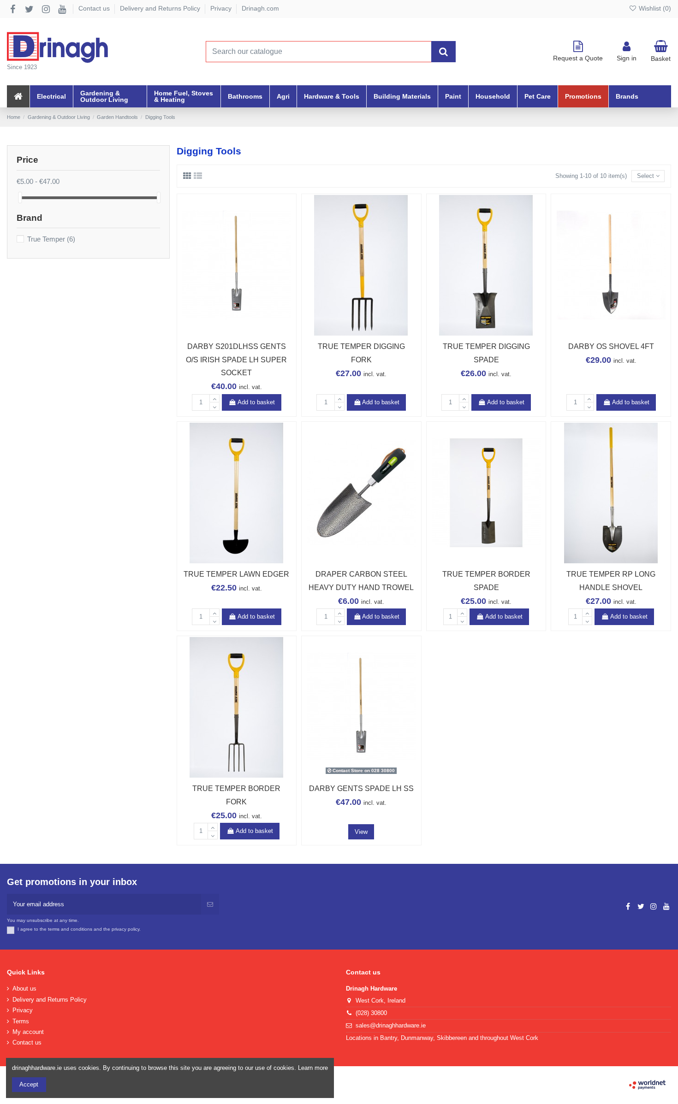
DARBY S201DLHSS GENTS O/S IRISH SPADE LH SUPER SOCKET (236, 359)
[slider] (20, 197)
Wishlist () (654, 8)
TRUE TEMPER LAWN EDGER (236, 574)
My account (28, 1031)
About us (24, 988)
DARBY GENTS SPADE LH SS (361, 788)
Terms (20, 1021)
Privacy (221, 8)
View (361, 831)
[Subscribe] (210, 904)
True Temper (51, 239)
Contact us (95, 8)
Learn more (313, 1067)
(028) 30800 (371, 1013)
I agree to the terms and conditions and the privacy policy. (79, 929)
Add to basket (256, 402)
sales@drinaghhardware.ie (391, 1025)
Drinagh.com (260, 8)
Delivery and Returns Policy (161, 8)
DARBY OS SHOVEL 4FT (611, 346)
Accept (28, 1084)
